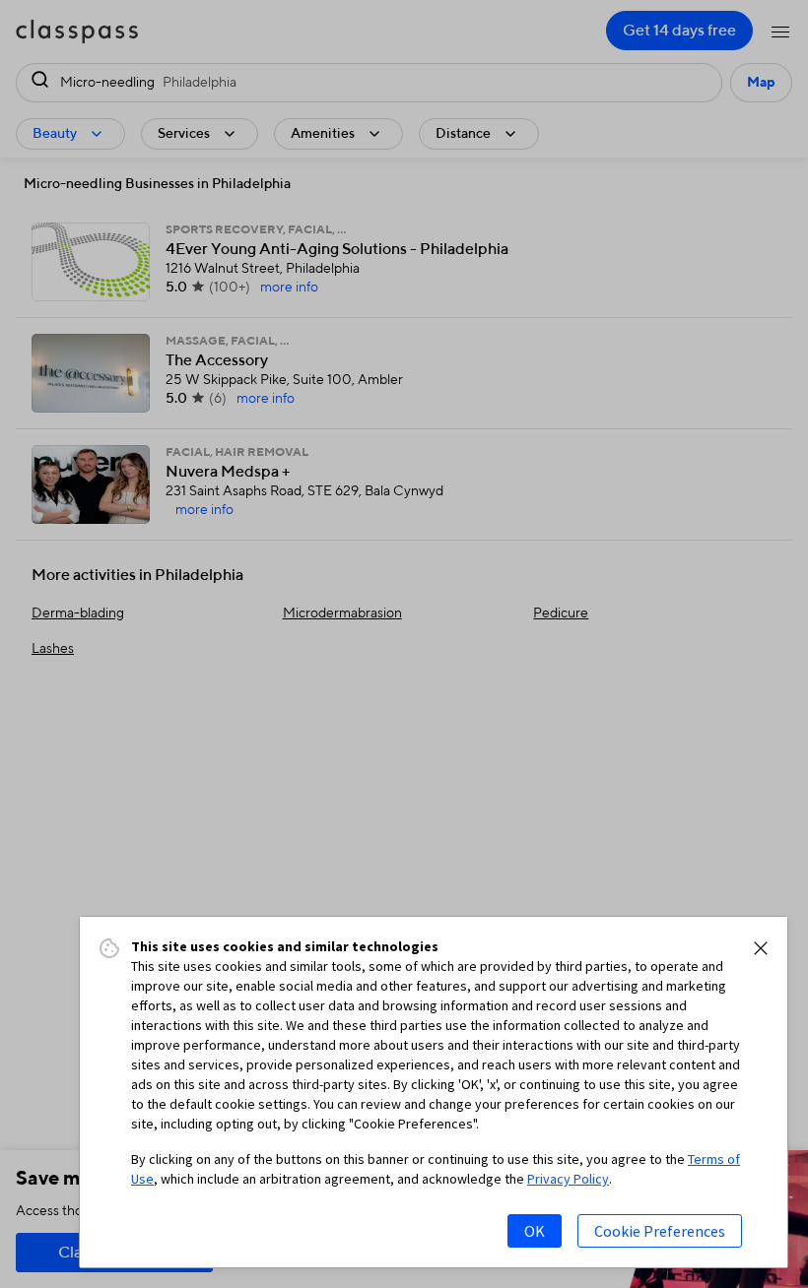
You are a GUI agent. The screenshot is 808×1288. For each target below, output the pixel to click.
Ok (534, 1231)
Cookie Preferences (659, 1231)
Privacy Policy (568, 1179)
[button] (761, 948)
